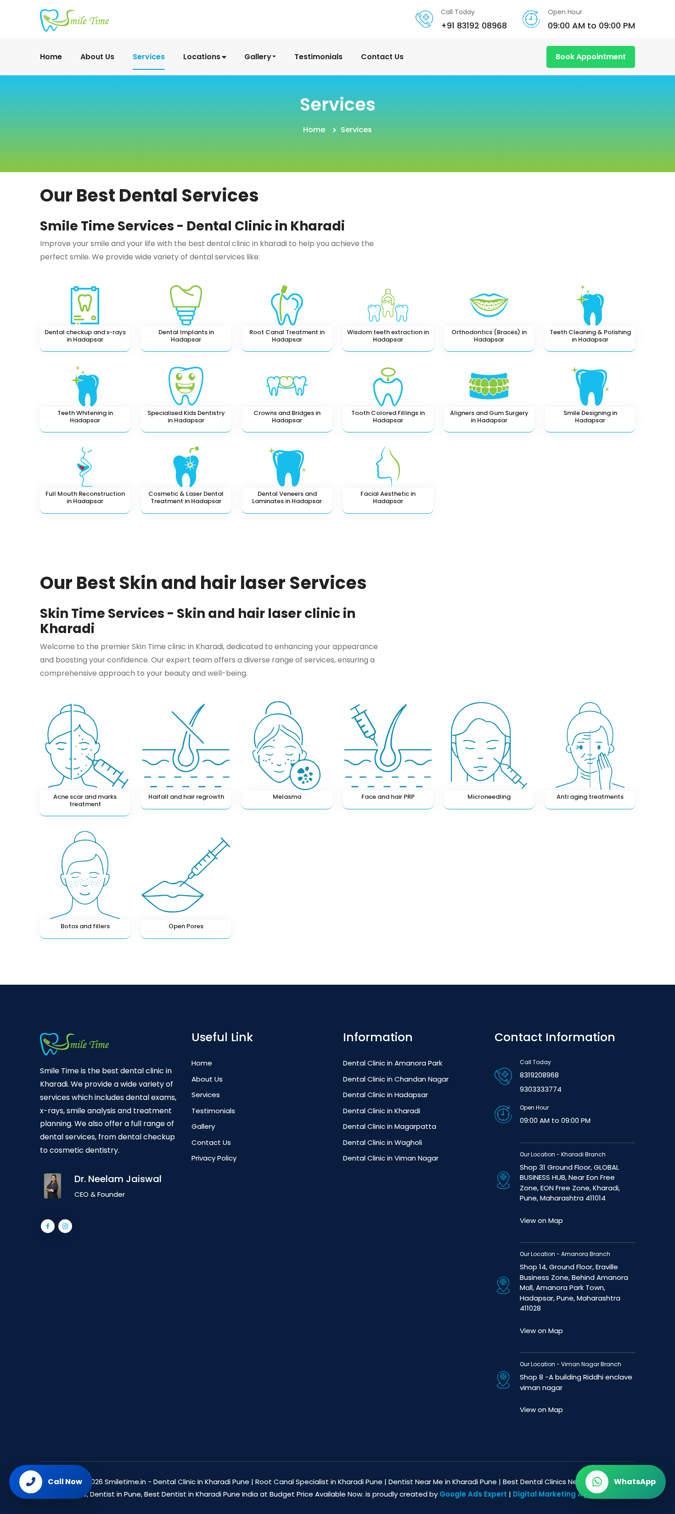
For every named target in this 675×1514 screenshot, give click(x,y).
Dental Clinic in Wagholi (382, 1142)
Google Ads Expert (473, 1494)
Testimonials (318, 56)
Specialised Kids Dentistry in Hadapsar (186, 416)
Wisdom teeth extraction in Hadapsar (388, 336)
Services (149, 56)
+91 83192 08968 (474, 25)
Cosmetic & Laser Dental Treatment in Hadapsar (186, 497)
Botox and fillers (85, 926)
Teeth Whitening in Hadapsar (85, 416)
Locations (202, 56)
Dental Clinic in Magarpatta (389, 1126)
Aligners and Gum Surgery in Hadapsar (489, 416)
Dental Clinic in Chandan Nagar (396, 1079)
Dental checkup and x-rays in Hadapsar (85, 336)
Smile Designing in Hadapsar (590, 416)
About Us (97, 56)
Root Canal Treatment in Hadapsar (287, 336)
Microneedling (489, 797)
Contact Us (382, 56)
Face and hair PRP (388, 797)
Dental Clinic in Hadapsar (385, 1094)
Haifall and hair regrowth (186, 797)
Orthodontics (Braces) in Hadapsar (489, 336)
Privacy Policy (213, 1158)
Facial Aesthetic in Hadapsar (388, 497)
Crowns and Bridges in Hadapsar (287, 416)
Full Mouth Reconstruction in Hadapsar (85, 497)
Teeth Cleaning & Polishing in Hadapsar (590, 336)
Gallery (203, 1126)
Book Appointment (591, 56)
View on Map (541, 1220)
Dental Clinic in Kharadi (381, 1111)
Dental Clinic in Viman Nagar (391, 1158)
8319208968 (539, 1075)
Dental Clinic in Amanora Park (392, 1063)
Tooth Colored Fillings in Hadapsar (388, 416)
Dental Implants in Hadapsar (186, 336)
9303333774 (541, 1089)
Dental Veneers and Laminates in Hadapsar (287, 497)
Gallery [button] (258, 56)
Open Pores (186, 926)
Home (51, 56)
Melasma (287, 797)
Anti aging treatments (590, 797)
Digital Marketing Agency (559, 1494)
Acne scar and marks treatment (85, 800)
